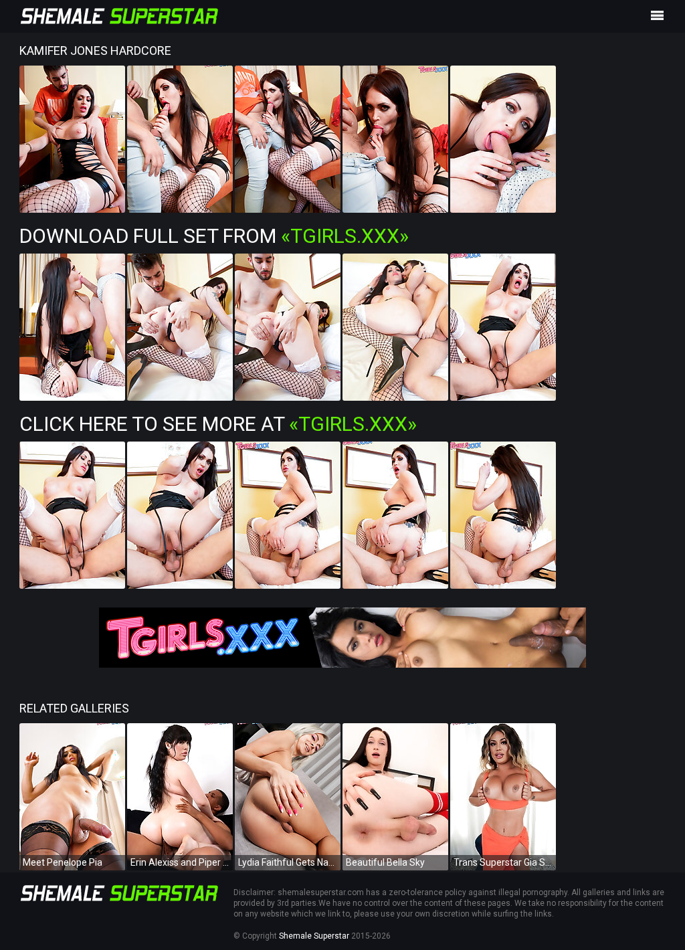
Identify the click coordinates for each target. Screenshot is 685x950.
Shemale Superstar (314, 936)
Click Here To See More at (218, 424)
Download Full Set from (214, 236)
